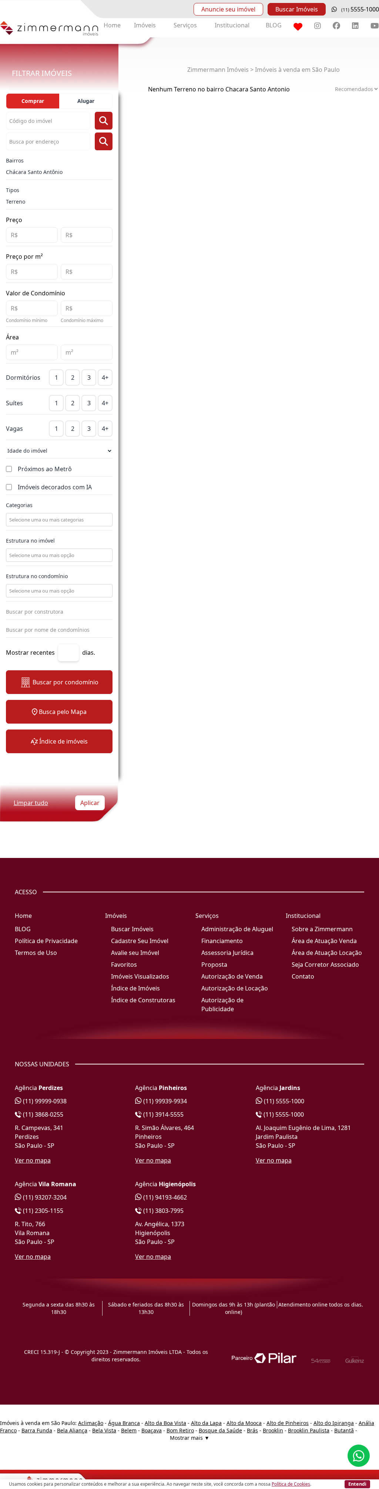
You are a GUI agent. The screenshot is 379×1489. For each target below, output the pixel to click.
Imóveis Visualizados (140, 976)
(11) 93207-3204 (44, 1197)
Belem (129, 1430)
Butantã (344, 1430)
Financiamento (222, 941)
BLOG (274, 25)
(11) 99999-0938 (44, 1101)
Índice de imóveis (63, 741)
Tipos (12, 190)
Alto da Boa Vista (165, 1422)
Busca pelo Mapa (63, 712)
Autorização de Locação (234, 988)
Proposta (214, 964)
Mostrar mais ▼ (189, 1437)
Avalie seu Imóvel (135, 953)
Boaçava (151, 1430)
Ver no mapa (33, 1160)
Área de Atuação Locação (327, 953)
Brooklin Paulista (308, 1430)
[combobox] (58, 519)
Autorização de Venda (232, 976)
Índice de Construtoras (143, 1000)
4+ (105, 377)
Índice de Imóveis (135, 988)
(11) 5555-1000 (283, 1101)
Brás (252, 1430)
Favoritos (124, 964)
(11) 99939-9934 (164, 1101)
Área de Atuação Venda (324, 941)
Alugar (85, 100)
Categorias (19, 505)
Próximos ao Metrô (45, 469)
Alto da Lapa (206, 1422)
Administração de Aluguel (237, 929)
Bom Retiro (180, 1430)
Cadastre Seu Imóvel (139, 941)
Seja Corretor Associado (325, 964)
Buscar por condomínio (65, 682)
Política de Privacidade (46, 941)
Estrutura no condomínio (37, 576)
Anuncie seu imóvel (228, 9)
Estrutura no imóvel (30, 540)
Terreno (15, 201)
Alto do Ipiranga (333, 1422)
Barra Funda (36, 1430)
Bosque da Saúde (220, 1430)
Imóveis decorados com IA (55, 487)
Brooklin (273, 1430)
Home (112, 25)
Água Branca (124, 1422)
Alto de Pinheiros (287, 1422)
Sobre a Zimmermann (322, 929)
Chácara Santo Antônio (34, 171)
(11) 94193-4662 (164, 1197)
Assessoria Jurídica (227, 953)
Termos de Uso (36, 953)
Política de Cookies (291, 1484)
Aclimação (90, 1422)
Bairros (15, 160)
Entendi (357, 1483)
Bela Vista (104, 1430)
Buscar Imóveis (296, 9)
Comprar (32, 100)
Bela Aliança (72, 1430)
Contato (303, 976)
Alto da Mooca (244, 1422)
